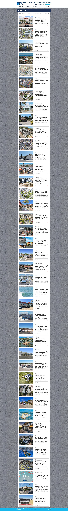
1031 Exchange (42, 13)
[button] (48, 13)
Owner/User (24, 13)
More (46, 13)
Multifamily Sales (29, 13)
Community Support (35, 13)
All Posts (20, 13)
